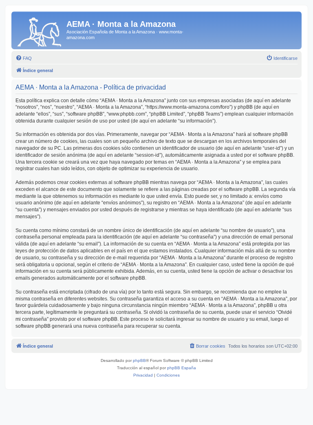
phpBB (139, 360)
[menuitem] (23, 58)
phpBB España (181, 368)
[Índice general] (39, 30)
